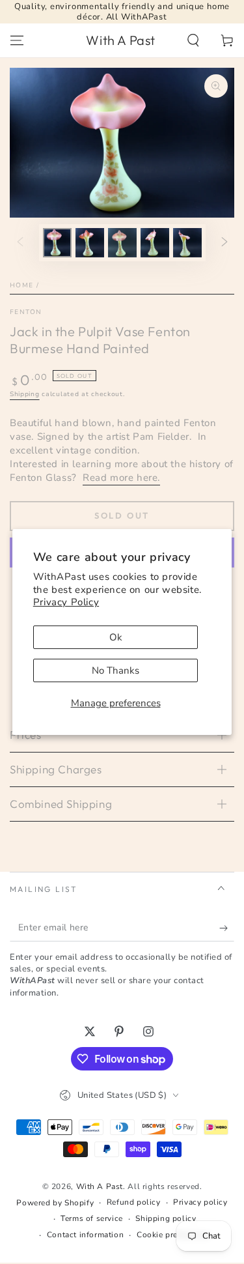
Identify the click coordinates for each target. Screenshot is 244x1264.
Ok (115, 637)
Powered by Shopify (55, 1203)
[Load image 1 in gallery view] (57, 242)
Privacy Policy (66, 602)
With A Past (100, 1186)
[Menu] (17, 40)
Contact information (85, 1234)
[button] (193, 40)
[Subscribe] (226, 928)
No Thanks (115, 670)
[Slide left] (20, 242)
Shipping (25, 394)
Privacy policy (200, 1202)
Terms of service (92, 1218)
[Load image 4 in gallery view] (155, 242)
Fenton (26, 312)
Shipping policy (165, 1218)
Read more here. (121, 477)
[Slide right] (224, 242)
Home (21, 285)
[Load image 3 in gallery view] (122, 242)
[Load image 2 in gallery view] (89, 242)
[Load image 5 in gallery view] (187, 242)
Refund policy (134, 1202)
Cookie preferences (173, 1234)
